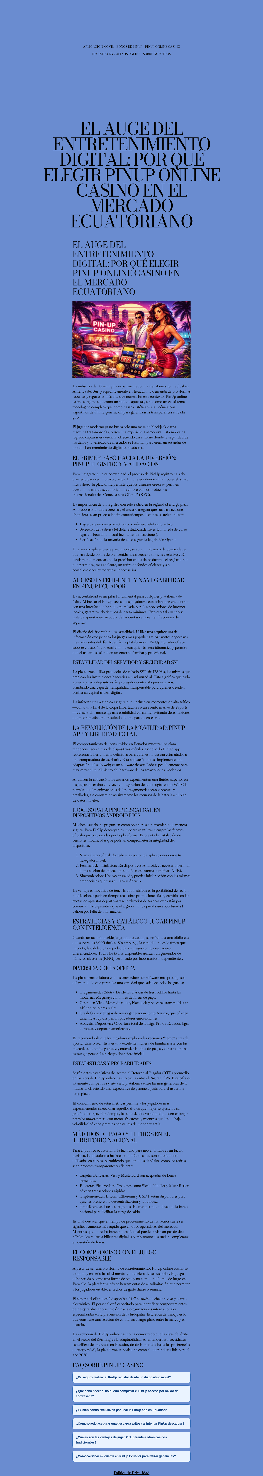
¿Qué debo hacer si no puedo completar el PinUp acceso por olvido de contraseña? (127, 1393)
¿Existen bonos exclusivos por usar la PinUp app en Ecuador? (121, 1410)
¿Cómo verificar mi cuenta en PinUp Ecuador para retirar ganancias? (126, 1456)
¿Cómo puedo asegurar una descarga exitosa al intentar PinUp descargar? (130, 1423)
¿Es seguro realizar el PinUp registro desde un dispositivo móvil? (123, 1377)
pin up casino (133, 937)
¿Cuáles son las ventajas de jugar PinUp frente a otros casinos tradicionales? (121, 1439)
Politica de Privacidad (131, 1472)
